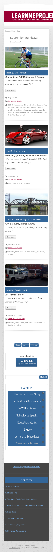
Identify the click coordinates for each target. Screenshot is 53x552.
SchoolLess (38, 323)
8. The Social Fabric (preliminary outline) (20, 499)
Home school (22, 110)
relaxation (23, 112)
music (40, 110)
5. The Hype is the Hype (14, 518)
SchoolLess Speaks (15, 101)
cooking (17, 183)
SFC (28, 112)
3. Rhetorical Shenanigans (15, 531)
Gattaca (33, 107)
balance (11, 183)
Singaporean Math (37, 112)
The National (16, 115)
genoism (40, 107)
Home (13, 31)
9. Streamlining (11, 493)
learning (34, 110)
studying (27, 183)
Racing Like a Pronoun (16, 72)
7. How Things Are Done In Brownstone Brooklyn (24, 506)
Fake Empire (20, 107)
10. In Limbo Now (12, 487)
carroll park (19, 252)
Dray (45, 105)
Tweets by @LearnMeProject (26, 466)
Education (11, 107)
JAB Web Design (14, 548)
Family (27, 107)
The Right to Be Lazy (16, 151)
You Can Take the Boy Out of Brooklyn (24, 219)
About (25, 345)
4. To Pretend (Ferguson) (14, 525)
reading (10, 254)
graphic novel (12, 110)
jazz (29, 110)
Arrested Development (17, 290)
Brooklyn (33, 105)
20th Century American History (18, 105)
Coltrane (40, 105)
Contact (34, 345)
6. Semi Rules (10, 512)
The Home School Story (16, 319)
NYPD (31, 323)
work (23, 115)
